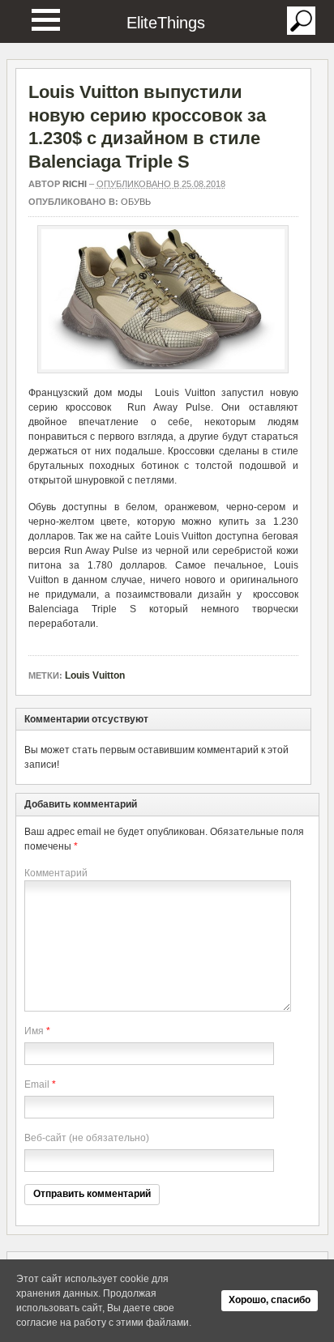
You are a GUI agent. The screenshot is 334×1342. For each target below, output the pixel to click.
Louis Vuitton (95, 675)
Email (36, 1084)
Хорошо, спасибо (269, 1300)
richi (74, 184)
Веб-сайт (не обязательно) (86, 1138)
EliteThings (165, 23)
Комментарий (56, 873)
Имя (34, 1031)
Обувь (136, 202)
